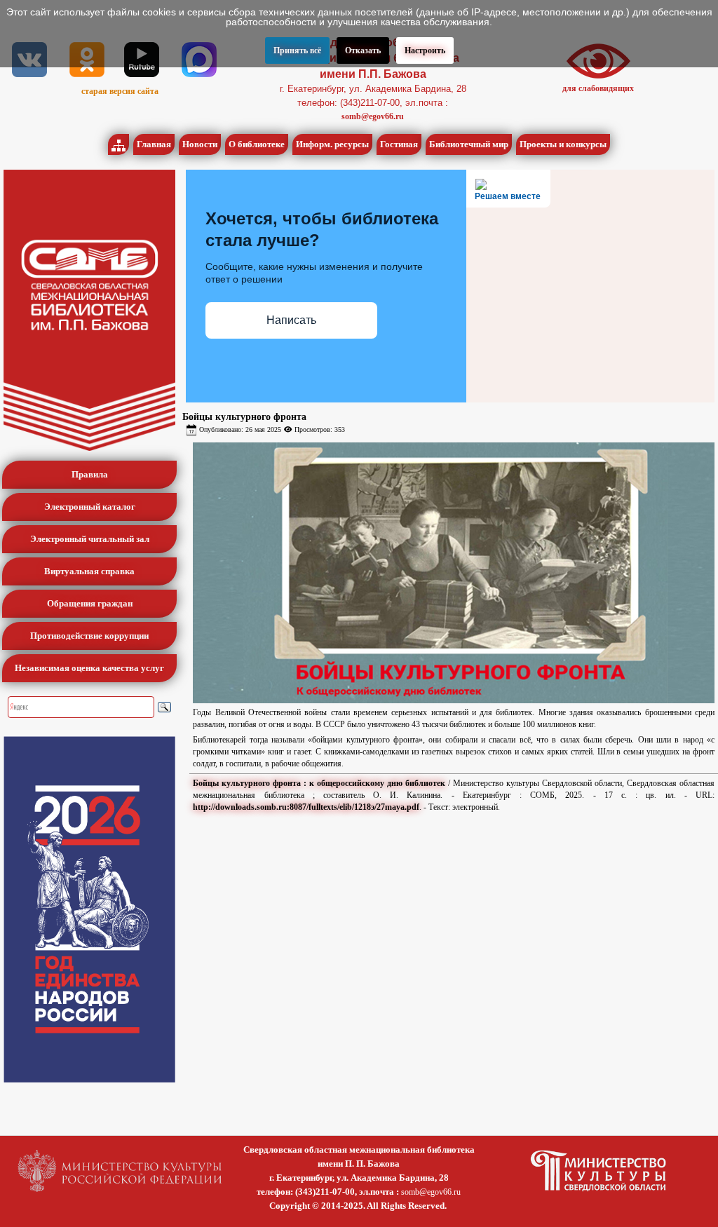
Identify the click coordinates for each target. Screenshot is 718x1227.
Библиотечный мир (468, 144)
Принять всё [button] (297, 50)
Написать (291, 320)
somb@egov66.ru (372, 116)
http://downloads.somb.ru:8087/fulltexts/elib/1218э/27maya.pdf (306, 807)
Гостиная (399, 144)
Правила (90, 474)
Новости (199, 144)
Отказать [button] (363, 50)
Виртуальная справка (89, 571)
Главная (154, 144)
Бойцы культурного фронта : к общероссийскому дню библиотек (319, 783)
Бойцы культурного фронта (244, 417)
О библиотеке (257, 144)
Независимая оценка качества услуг (89, 668)
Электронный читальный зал (89, 539)
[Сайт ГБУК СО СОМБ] (89, 310)
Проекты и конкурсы (563, 144)
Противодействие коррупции (89, 635)
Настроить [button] (425, 50)
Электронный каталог (89, 506)
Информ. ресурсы (332, 144)
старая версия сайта (119, 91)
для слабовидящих (598, 88)
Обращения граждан (90, 603)
